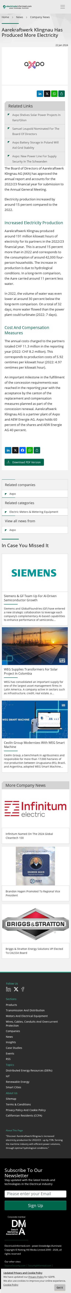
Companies (13, 1031)
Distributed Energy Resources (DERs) (29, 1070)
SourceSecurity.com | (16, 1265)
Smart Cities (13, 1087)
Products (11, 1005)
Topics (10, 1065)
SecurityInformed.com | (40, 1265)
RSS (8, 1059)
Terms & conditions (18, 1104)
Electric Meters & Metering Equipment (33, 512)
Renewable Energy (17, 1082)
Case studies (14, 1048)
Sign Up (35, 1205)
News (9, 1036)
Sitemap (11, 1099)
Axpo (12, 493)
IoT (8, 1076)
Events (10, 1053)
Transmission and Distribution (25, 1010)
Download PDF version (26, 462)
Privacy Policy (36, 1276)
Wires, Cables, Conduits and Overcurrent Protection (32, 1023)
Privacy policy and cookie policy (26, 1110)
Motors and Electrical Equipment (27, 1016)
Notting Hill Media (27, 1249)
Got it (60, 1287)
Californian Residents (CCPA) (24, 1115)
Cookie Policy (10, 1284)
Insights (11, 1042)
